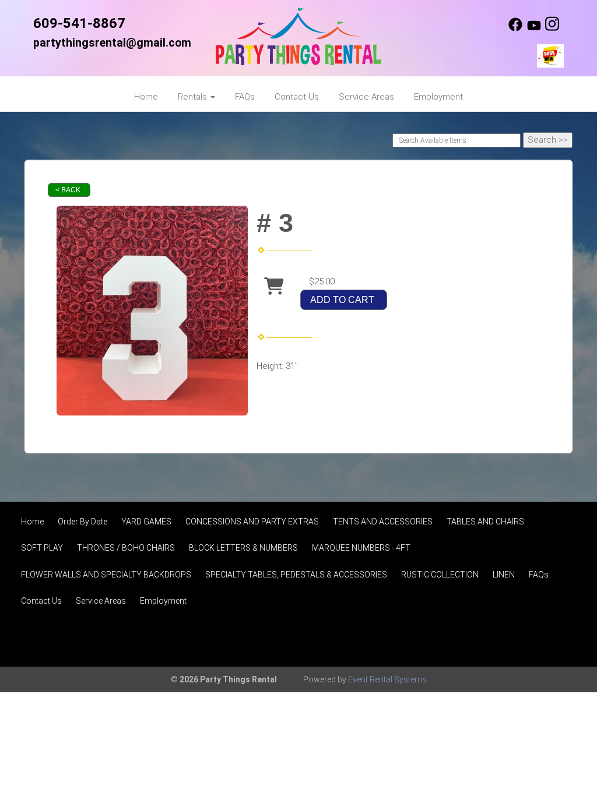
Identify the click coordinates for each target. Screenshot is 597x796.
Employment (438, 96)
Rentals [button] (193, 96)
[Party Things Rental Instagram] (552, 28)
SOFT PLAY (42, 547)
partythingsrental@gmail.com (112, 43)
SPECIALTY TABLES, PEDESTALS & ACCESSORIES (296, 574)
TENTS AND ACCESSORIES (383, 521)
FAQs (245, 96)
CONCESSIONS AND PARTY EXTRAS (252, 521)
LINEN (504, 574)
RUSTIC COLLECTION (440, 574)
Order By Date (82, 521)
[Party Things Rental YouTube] (534, 28)
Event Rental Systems (387, 679)
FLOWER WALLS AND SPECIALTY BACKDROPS (106, 574)
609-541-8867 (79, 23)
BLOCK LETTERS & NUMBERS (243, 547)
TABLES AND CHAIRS (485, 521)
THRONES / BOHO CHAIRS (126, 547)
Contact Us (297, 96)
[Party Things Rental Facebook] (515, 28)
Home (146, 96)
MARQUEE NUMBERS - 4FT (361, 547)
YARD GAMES (146, 521)
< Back (67, 190)
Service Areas (366, 96)
